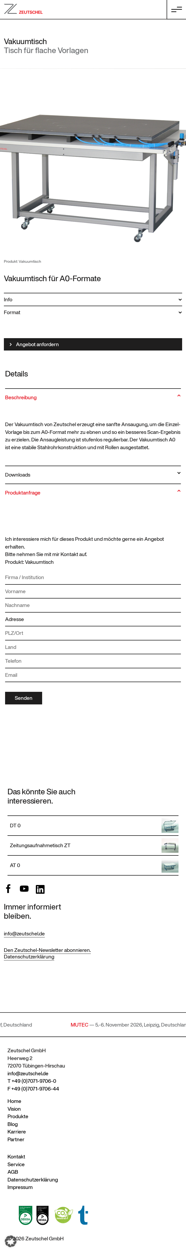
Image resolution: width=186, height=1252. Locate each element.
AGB (13, 1171)
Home (14, 1101)
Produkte (18, 1116)
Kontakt (16, 1156)
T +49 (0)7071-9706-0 (32, 1081)
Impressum (20, 1187)
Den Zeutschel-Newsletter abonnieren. (47, 950)
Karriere (17, 1131)
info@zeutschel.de (24, 933)
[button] (10, 1241)
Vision (14, 1108)
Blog (13, 1124)
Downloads (17, 474)
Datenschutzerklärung (29, 956)
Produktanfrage (22, 492)
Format (12, 312)
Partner (16, 1139)
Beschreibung (21, 397)
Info (8, 299)
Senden (23, 698)
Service (16, 1164)
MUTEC (54, 1024)
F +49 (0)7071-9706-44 (33, 1088)
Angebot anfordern (37, 344)
